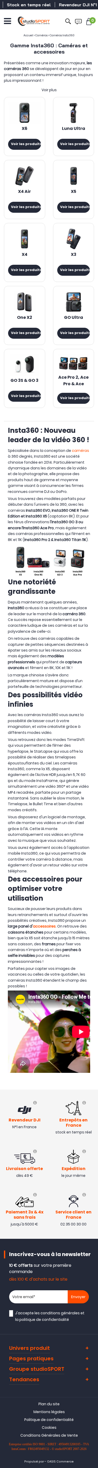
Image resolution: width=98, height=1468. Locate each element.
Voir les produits (26, 144)
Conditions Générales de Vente (49, 1435)
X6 (24, 129)
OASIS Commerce (60, 1462)
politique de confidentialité (44, 1319)
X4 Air (24, 191)
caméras (80, 450)
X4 (24, 254)
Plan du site (49, 1404)
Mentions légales (49, 1411)
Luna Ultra (73, 129)
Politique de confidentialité (49, 1419)
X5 (73, 191)
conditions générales (60, 1313)
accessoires (44, 926)
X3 (73, 254)
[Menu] (7, 21)
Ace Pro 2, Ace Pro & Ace (73, 381)
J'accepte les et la (49, 1316)
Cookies (49, 1427)
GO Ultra (73, 317)
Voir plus (49, 90)
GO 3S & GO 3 (24, 380)
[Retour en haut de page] (91, 1022)
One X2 (24, 317)
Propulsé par (34, 1462)
